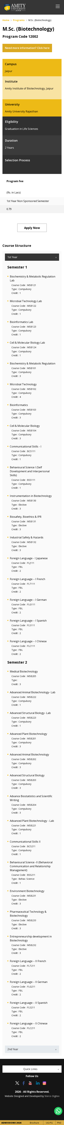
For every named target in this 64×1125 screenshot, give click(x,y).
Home (5, 20)
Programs (19, 20)
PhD (59, 1122)
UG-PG (49, 1122)
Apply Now (32, 228)
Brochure (34, 1122)
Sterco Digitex (51, 1096)
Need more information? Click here (27, 48)
